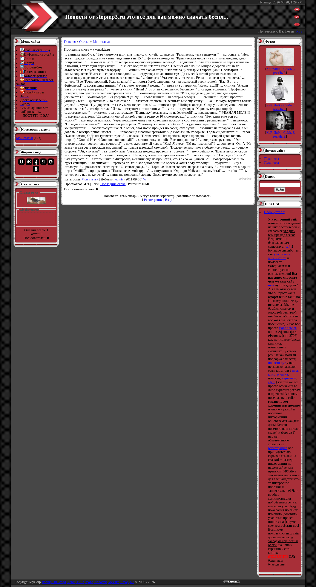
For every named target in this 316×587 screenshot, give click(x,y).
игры (295, 370)
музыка (282, 374)
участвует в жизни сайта (279, 256)
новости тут (277, 363)
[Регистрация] (297, 17)
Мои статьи (24, 138)
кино (271, 374)
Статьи (84, 41)
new (271, 285)
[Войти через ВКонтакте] (29, 161)
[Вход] (297, 25)
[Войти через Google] (51, 161)
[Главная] (297, 10)
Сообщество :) (274, 212)
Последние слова (113, 184)
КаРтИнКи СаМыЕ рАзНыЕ (280, 71)
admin (119, 179)
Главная (70, 41)
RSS (299, 31)
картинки (289, 378)
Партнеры (271, 158)
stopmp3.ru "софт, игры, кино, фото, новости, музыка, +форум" (88, 582)
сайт (288, 246)
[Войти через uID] (21, 161)
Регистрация (153, 200)
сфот (271, 382)
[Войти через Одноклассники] (36, 169)
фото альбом (288, 328)
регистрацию (277, 448)
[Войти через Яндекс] (43, 161)
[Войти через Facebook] (36, 161)
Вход (168, 200)
